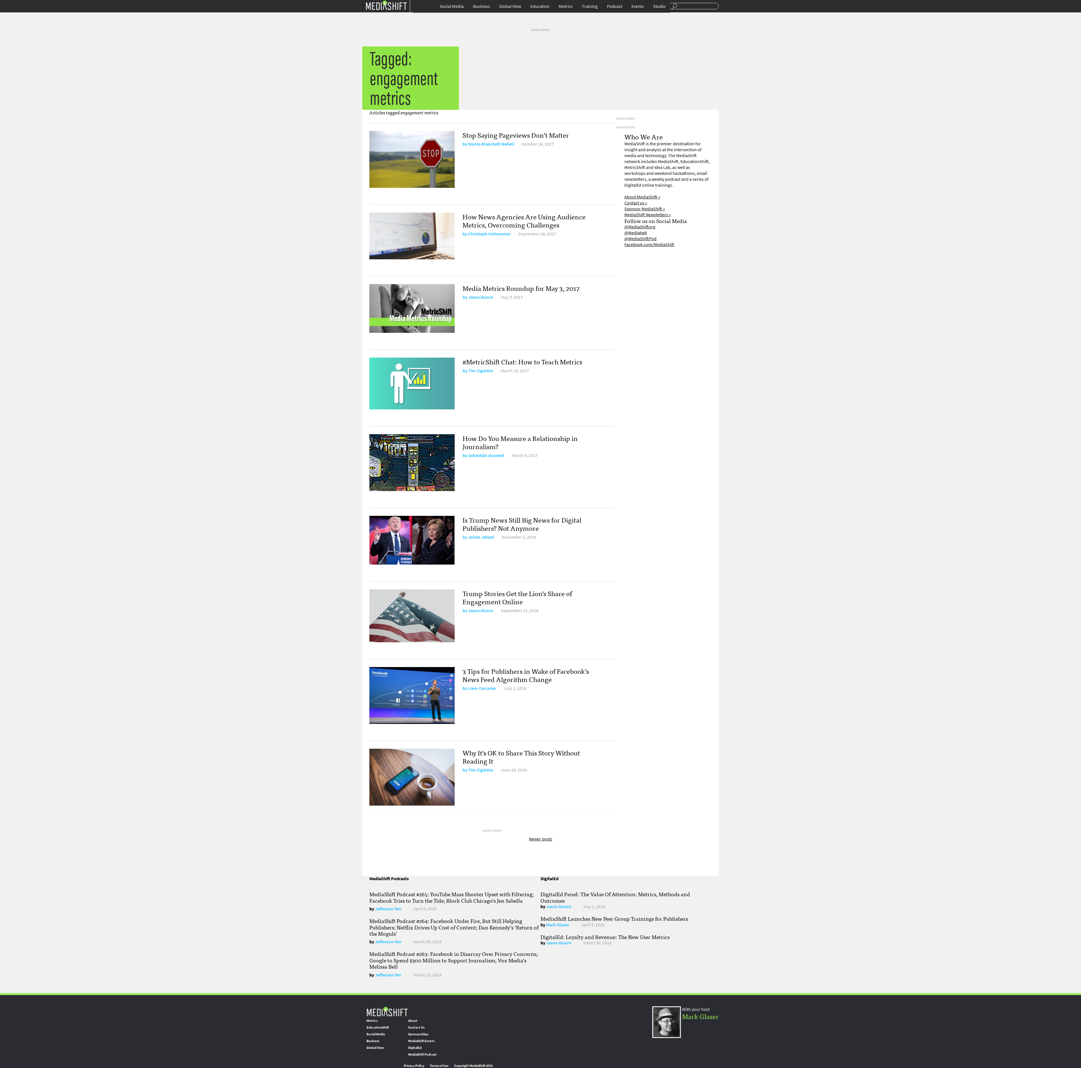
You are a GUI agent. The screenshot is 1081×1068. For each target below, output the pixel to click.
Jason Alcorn (480, 297)
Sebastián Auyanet (486, 455)
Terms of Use (439, 1065)
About (412, 1020)
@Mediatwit (635, 233)
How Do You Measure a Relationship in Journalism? (520, 442)
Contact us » (635, 203)
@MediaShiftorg (639, 227)
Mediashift (386, 5)
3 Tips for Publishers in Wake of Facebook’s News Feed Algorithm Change (526, 674)
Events (637, 6)
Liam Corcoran (482, 688)
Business (481, 6)
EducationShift (378, 1027)
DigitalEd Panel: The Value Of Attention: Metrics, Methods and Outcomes (615, 897)
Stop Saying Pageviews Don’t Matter (516, 134)
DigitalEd (415, 1047)
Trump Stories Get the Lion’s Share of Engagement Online (517, 597)
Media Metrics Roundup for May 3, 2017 (521, 287)
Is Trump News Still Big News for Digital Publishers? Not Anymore (522, 523)
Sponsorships (418, 1034)
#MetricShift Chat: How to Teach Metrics (522, 361)
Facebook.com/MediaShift (649, 245)
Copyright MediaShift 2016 (473, 1065)
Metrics (566, 6)
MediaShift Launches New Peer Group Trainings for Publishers (614, 918)
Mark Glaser (557, 925)
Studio (659, 6)
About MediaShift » (642, 197)
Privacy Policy (414, 1065)
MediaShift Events (421, 1041)
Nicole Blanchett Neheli (491, 144)
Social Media (452, 6)
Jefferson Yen (388, 909)
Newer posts (540, 839)
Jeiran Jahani (481, 537)
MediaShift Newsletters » (647, 215)
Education (540, 6)
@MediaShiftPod (640, 239)
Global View (510, 6)
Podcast (614, 6)
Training (590, 6)
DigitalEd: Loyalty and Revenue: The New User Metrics (605, 937)
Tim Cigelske (480, 371)
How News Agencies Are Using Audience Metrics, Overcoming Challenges (524, 220)
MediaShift (387, 1011)
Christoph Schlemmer (489, 234)
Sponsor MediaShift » (644, 209)
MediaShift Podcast (422, 1054)
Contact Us (416, 1027)
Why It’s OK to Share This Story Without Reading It (521, 756)
